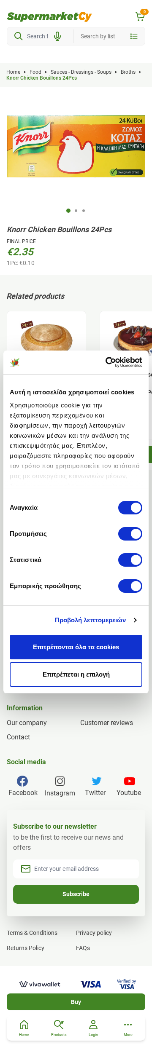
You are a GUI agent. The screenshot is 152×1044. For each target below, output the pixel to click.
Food (35, 72)
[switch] (130, 534)
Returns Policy (25, 948)
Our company (27, 723)
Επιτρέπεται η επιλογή (76, 674)
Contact (18, 737)
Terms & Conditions (32, 932)
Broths (128, 72)
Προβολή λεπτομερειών (90, 620)
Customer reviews (106, 723)
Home (13, 72)
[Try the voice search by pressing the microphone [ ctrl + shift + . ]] (57, 36)
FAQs (83, 948)
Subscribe (76, 894)
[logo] (49, 17)
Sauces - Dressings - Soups (81, 72)
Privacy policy (94, 932)
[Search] (19, 36)
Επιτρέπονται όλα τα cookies (76, 646)
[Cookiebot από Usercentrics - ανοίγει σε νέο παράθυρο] (107, 362)
